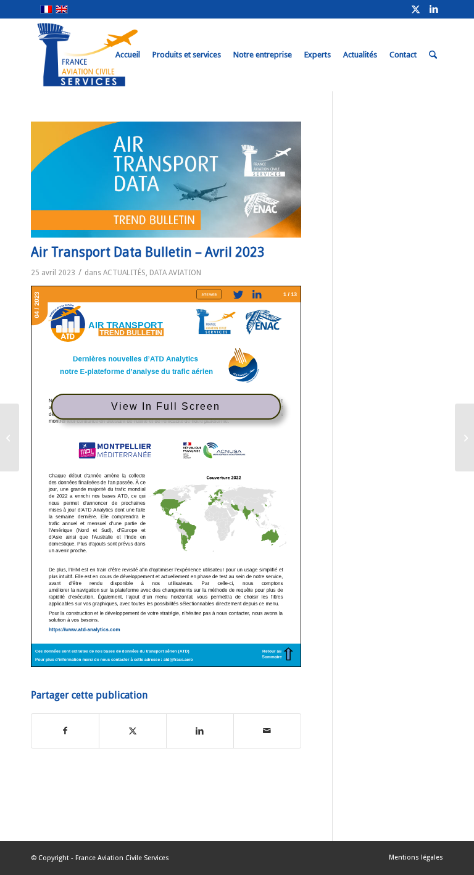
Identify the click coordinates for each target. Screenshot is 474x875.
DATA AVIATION (175, 272)
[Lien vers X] (415, 9)
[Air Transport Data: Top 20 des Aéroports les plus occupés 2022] (9, 437)
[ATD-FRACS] (166, 180)
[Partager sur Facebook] (65, 731)
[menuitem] (127, 55)
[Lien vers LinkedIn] (434, 9)
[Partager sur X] (132, 731)
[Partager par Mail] (267, 731)
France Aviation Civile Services (122, 858)
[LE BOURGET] (464, 437)
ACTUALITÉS (124, 272)
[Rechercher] (433, 55)
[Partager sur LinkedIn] (200, 731)
